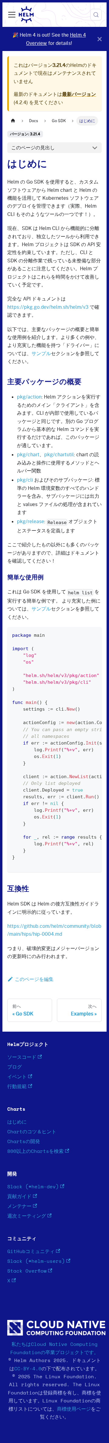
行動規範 (17, 1086)
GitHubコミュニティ (30, 1251)
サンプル (41, 353)
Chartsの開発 (23, 1141)
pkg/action (29, 397)
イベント (17, 1076)
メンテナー (19, 1206)
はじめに (17, 1122)
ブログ (14, 1067)
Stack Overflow (27, 1271)
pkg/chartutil (59, 454)
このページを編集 (34, 979)
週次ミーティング (26, 1216)
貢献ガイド (19, 1196)
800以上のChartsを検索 (35, 1151)
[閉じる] (100, 39)
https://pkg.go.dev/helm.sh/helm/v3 (47, 307)
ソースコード (21, 1057)
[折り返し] (83, 634)
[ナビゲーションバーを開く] (11, 14)
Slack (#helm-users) (36, 1261)
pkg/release (30, 521)
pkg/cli (25, 480)
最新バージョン (79, 94)
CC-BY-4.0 (27, 1368)
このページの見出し (33, 147)
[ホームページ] (13, 121)
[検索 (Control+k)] (96, 14)
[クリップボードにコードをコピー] (94, 634)
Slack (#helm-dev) (33, 1186)
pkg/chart (28, 454)
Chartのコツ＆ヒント (31, 1131)
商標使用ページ (74, 1409)
